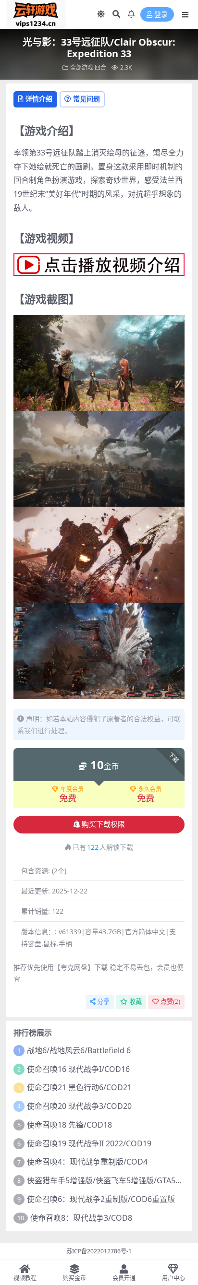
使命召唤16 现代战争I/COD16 (78, 1069)
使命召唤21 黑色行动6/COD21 (79, 1087)
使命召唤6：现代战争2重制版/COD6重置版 (101, 1199)
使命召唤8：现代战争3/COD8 (81, 1218)
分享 (103, 1001)
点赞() (170, 1001)
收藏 (135, 1001)
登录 (161, 14)
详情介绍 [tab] (38, 98)
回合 (100, 67)
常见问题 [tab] (86, 98)
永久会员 (149, 789)
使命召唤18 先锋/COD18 (69, 1124)
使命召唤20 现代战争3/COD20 (79, 1106)
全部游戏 (81, 67)
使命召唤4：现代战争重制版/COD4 (87, 1161)
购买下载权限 (103, 824)
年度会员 (72, 789)
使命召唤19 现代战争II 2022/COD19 (89, 1143)
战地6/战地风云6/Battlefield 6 (79, 1050)
